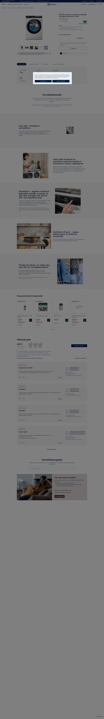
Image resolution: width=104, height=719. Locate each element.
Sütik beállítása (43, 81)
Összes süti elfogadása (61, 81)
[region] (52, 78)
